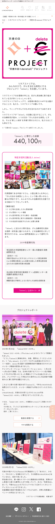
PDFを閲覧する (27, 425)
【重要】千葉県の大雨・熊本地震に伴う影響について (19, 16)
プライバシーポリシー (22, 516)
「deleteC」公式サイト (27, 290)
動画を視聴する (27, 418)
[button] (22, 8)
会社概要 (8, 516)
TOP (3, 20)
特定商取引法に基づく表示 (40, 516)
